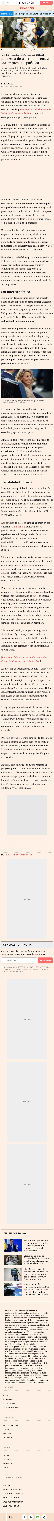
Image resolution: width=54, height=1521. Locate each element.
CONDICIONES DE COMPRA (13, 1494)
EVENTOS (6, 1429)
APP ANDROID (8, 1399)
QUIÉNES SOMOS (9, 1403)
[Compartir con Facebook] (25, 1517)
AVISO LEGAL (7, 1485)
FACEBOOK (7, 1459)
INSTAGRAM (7, 1463)
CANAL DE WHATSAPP (11, 1407)
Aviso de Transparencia (13, 1502)
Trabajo (17, 855)
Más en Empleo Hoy (15, 1233)
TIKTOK (5, 1468)
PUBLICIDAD (7, 1433)
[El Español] (27, 2)
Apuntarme (45, 960)
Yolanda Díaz (26, 855)
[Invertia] (27, 8)
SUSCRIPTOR (7, 1438)
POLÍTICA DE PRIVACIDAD (12, 1489)
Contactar (9, 1417)
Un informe (17, 526)
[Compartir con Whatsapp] (38, 1517)
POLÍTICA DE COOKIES (11, 1498)
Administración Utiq (12, 1506)
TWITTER (6, 1455)
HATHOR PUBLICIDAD (11, 1425)
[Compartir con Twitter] (31, 1517)
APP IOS (6, 1395)
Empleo (9, 855)
